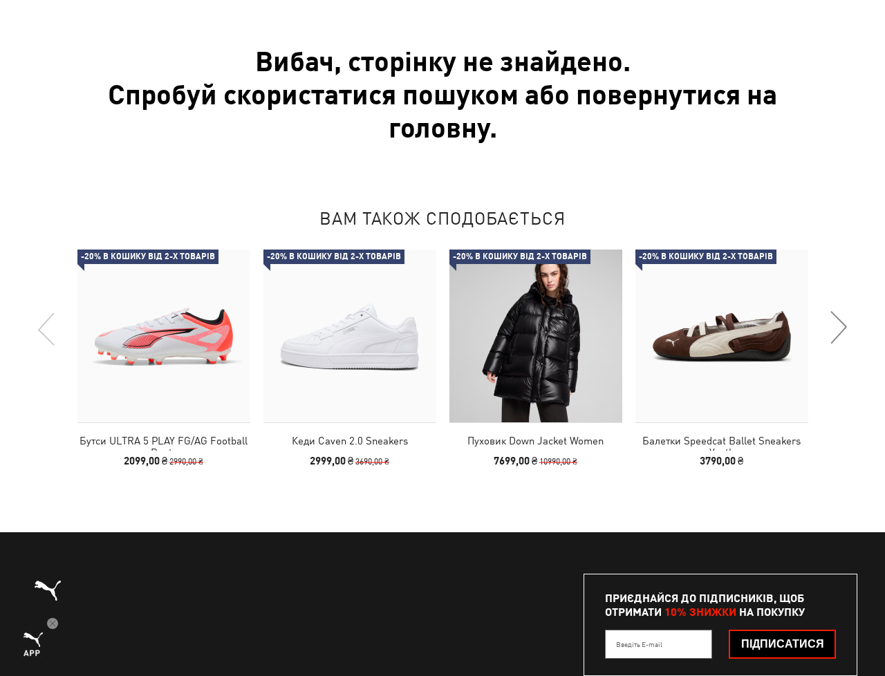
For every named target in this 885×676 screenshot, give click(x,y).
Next (838, 328)
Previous (47, 328)
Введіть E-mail (639, 644)
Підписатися (782, 644)
